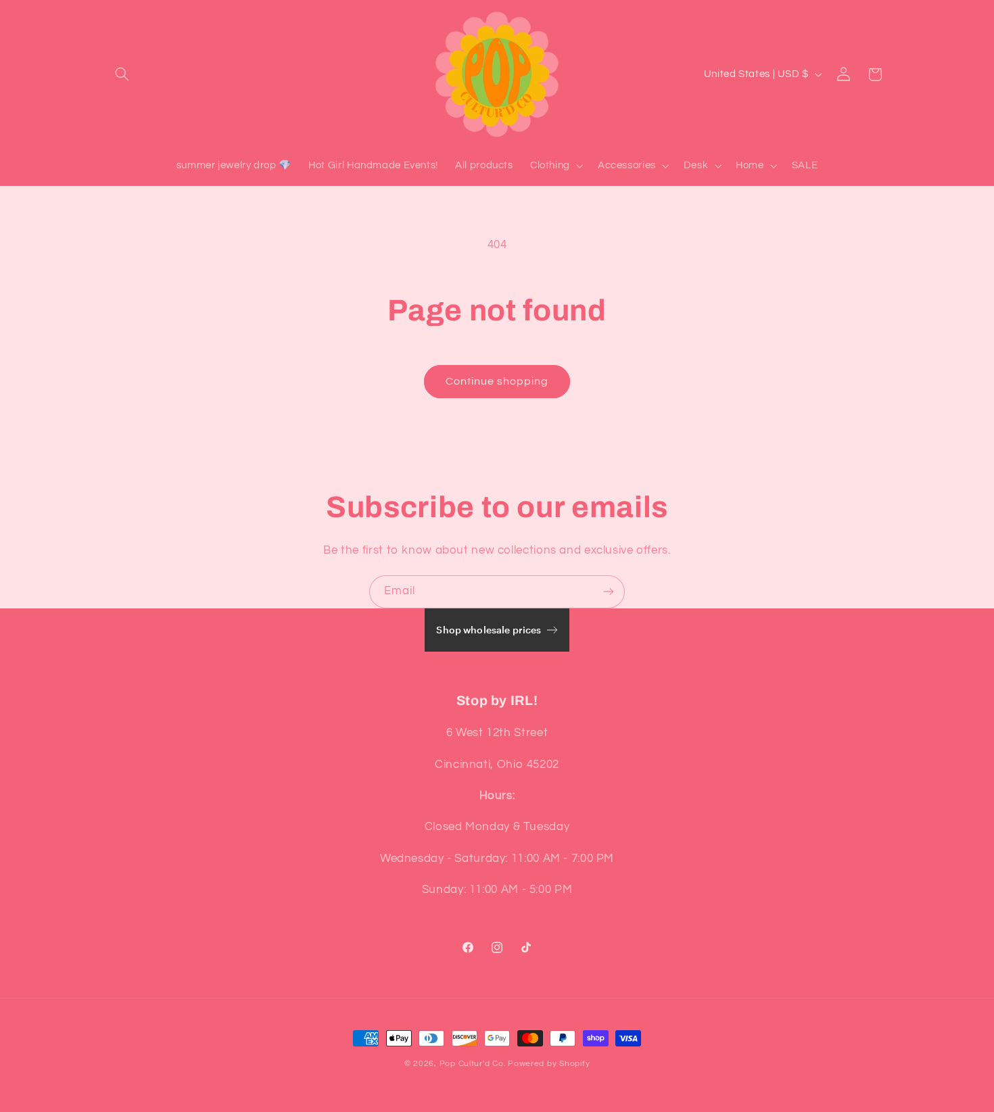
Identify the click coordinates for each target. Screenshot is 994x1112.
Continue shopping (497, 381)
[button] (122, 74)
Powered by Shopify (549, 1063)
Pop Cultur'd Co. (473, 1063)
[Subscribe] (608, 591)
